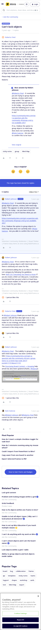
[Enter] (3, 10)
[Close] (38, 596)
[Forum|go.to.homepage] (13, 4)
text (4, 585)
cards (32, 580)
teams (33, 576)
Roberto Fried (10, 37)
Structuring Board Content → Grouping (19, 366)
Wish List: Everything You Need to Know (21, 274)
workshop (23, 580)
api (4, 576)
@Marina (34, 369)
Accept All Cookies (20, 626)
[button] (2, 5)
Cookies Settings (20, 613)
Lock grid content (9, 492)
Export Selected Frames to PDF (14, 459)
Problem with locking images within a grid (19, 497)
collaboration (21, 571)
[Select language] (26, 4)
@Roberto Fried (18, 93)
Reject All (20, 620)
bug (11, 571)
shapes (14, 580)
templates (12, 576)
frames (31, 571)
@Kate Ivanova (17, 133)
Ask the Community (10, 17)
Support (6, 580)
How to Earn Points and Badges (20, 472)
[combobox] (20, 10)
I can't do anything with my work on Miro (18, 534)
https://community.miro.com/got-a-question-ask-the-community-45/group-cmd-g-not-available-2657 (20, 220)
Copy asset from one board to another (17, 455)
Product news (7, 506)
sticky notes (7, 151)
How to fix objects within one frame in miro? (20, 510)
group (17, 151)
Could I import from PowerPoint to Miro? (18, 451)
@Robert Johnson (10, 315)
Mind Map (25, 151)
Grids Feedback (8, 503)
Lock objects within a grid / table (15, 550)
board (5, 571)
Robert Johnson (11, 199)
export (21, 585)
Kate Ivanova (10, 411)
